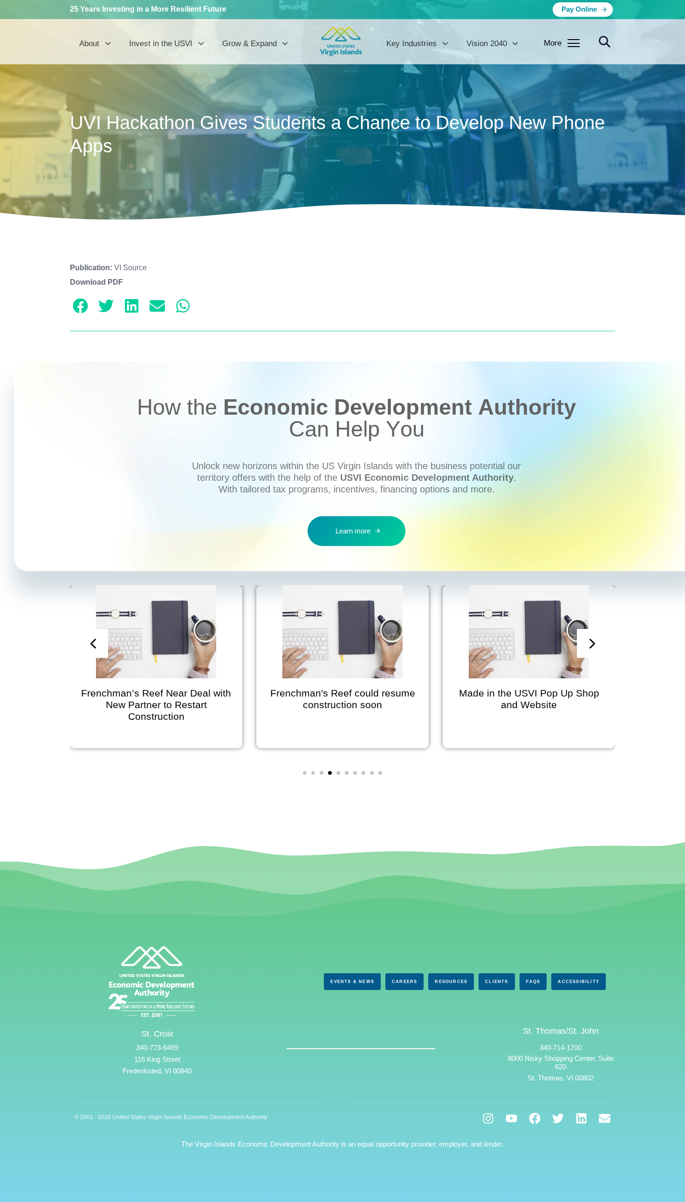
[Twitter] (558, 1118)
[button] (604, 42)
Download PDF (96, 282)
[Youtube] (511, 1118)
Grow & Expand (249, 43)
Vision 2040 (486, 43)
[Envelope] (604, 1118)
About (89, 43)
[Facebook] (535, 1118)
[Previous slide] (93, 643)
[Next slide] (591, 643)
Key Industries (411, 43)
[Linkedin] (581, 1118)
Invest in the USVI (160, 43)
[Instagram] (488, 1118)
